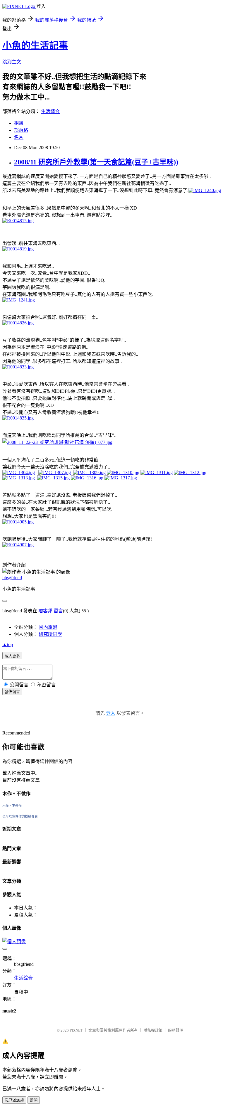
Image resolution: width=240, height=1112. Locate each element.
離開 (33, 1100)
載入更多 (12, 656)
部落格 (21, 130)
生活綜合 (50, 111)
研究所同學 (50, 634)
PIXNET (76, 1030)
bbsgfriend (12, 577)
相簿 (18, 123)
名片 (18, 137)
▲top (7, 644)
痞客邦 (45, 610)
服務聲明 (175, 1030)
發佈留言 (12, 692)
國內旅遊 (48, 627)
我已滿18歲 (14, 1100)
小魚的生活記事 (35, 45)
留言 (58, 610)
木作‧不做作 (12, 806)
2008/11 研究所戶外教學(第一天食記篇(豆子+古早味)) (96, 162)
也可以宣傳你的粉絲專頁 (20, 816)
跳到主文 (11, 61)
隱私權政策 (152, 1030)
